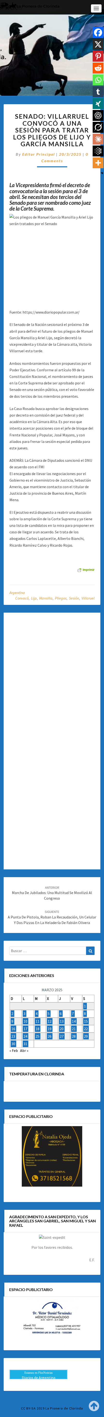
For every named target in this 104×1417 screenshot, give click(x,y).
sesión (74, 598)
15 (86, 1021)
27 (62, 1036)
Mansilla (45, 598)
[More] (98, 162)
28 (74, 1036)
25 (37, 1036)
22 (86, 1028)
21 (74, 1028)
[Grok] (98, 127)
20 (62, 1028)
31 (25, 1043)
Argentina (17, 592)
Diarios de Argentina (38, 1377)
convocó (22, 598)
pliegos (61, 598)
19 (50, 1028)
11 (37, 1021)
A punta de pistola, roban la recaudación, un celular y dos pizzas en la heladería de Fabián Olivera (52, 917)
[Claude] (98, 139)
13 (62, 1021)
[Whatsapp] (98, 79)
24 (25, 1036)
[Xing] (98, 103)
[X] (98, 44)
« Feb (13, 1050)
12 (50, 1021)
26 (50, 1036)
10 (25, 1021)
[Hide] (102, 173)
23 (13, 1036)
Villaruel (88, 598)
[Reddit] (98, 68)
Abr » (24, 1050)
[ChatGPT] (98, 115)
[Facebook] (98, 32)
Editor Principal (38, 154)
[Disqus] (52, 677)
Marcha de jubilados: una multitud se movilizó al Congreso (52, 893)
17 (25, 1028)
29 (86, 1036)
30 (13, 1043)
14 (74, 1021)
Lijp (34, 598)
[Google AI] (98, 151)
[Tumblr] (98, 91)
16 (13, 1028)
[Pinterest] (98, 56)
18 (37, 1028)
